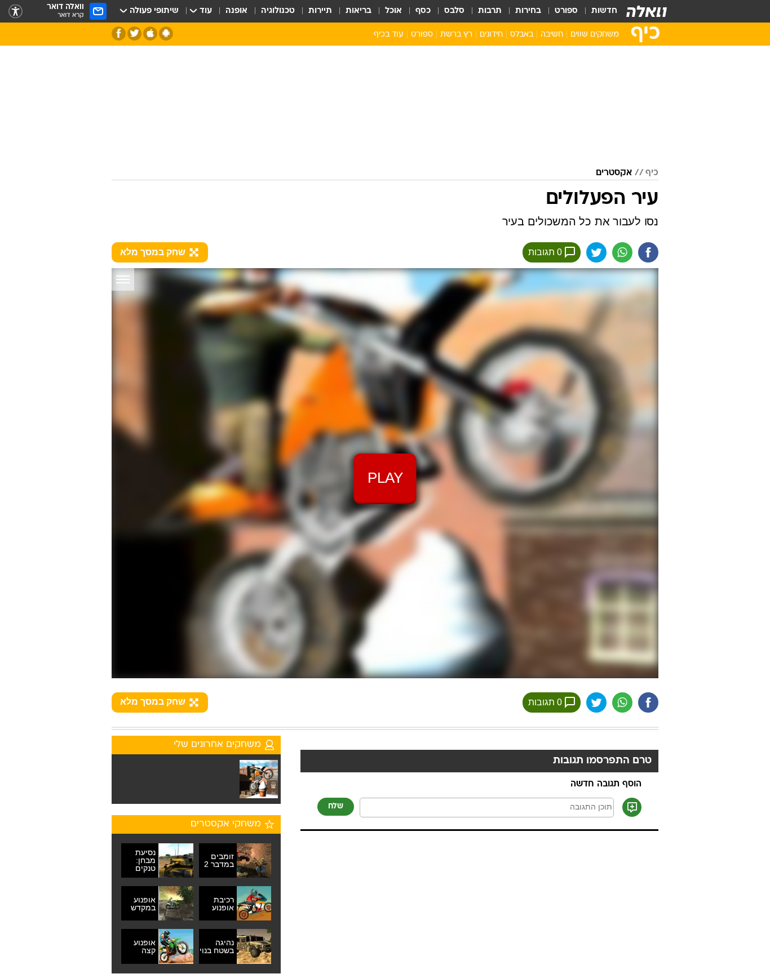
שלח (335, 806)
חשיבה (552, 34)
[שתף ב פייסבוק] (648, 252)
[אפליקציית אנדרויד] (166, 33)
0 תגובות (545, 252)
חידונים (491, 34)
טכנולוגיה (278, 11)
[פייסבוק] (119, 33)
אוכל (393, 11)
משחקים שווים (594, 34)
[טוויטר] (134, 33)
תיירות (320, 11)
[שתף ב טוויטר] (596, 252)
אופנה (236, 11)
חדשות (604, 11)
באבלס (521, 34)
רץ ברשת (456, 34)
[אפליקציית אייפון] (150, 33)
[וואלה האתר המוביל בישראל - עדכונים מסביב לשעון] (646, 11)
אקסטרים (614, 172)
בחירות (528, 11)
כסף (423, 11)
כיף (651, 172)
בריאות (358, 11)
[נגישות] (15, 12)
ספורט (566, 11)
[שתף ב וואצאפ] (622, 252)
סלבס (454, 11)
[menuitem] (597, 11)
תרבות (490, 11)
